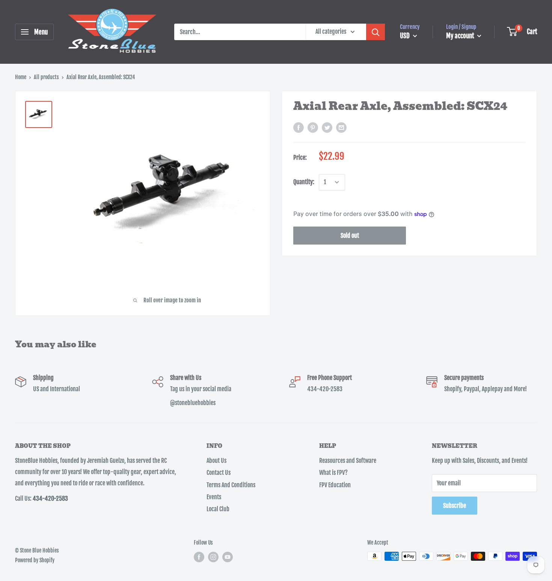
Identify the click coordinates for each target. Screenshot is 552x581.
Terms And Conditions (231, 485)
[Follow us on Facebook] (199, 557)
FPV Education (335, 485)
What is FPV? (333, 472)
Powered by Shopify (34, 560)
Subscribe (454, 505)
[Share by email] (341, 128)
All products (46, 77)
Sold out (350, 235)
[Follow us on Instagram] (213, 557)
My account (460, 36)
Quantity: (303, 182)
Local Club (218, 509)
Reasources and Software (347, 460)
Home (20, 77)
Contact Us (219, 472)
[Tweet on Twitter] (327, 128)
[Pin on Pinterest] (313, 128)
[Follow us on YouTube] (227, 557)
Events (214, 497)
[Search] (375, 32)
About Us (216, 460)
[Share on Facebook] (298, 128)
